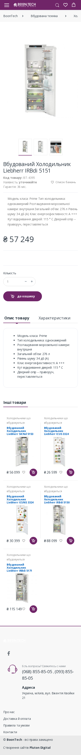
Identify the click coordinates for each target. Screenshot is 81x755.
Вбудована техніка (44, 16)
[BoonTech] (25, 5)
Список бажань (65, 182)
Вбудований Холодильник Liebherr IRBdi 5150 (57, 499)
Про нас (9, 712)
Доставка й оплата (17, 719)
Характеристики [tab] (54, 317)
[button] (57, 5)
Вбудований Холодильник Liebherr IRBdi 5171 (19, 568)
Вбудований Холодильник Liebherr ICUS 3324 (56, 431)
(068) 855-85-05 (37, 671)
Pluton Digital (40, 747)
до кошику (25, 296)
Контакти (10, 732)
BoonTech (10, 16)
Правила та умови (16, 725)
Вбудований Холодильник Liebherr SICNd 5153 (20, 431)
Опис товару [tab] (16, 317)
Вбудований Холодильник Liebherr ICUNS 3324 (20, 499)
